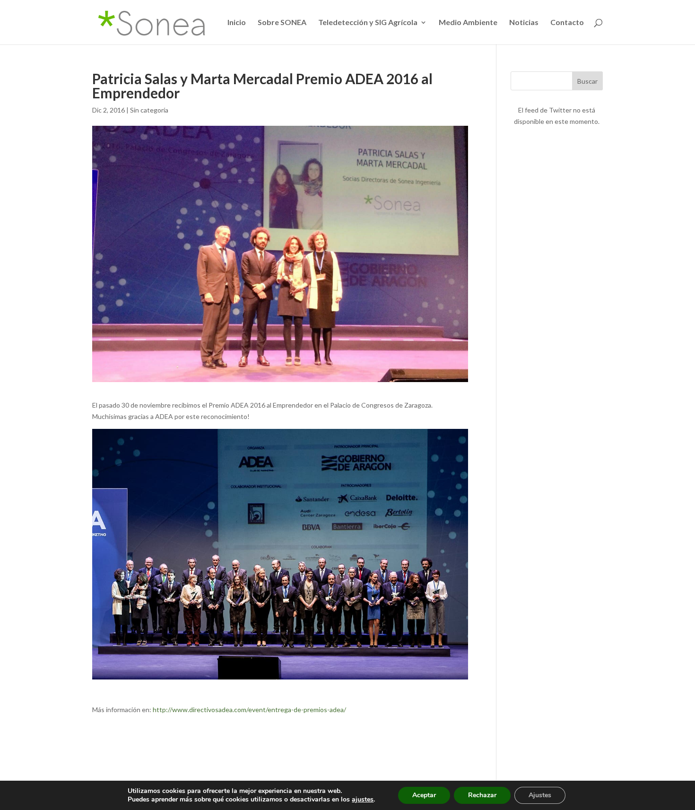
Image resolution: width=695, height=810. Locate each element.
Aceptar (424, 795)
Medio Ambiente (468, 22)
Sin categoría (149, 110)
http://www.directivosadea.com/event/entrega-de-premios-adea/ (248, 709)
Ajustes (540, 795)
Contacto (567, 22)
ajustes (363, 799)
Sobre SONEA (282, 22)
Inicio (236, 22)
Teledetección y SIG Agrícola (367, 22)
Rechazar (482, 795)
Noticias (524, 22)
